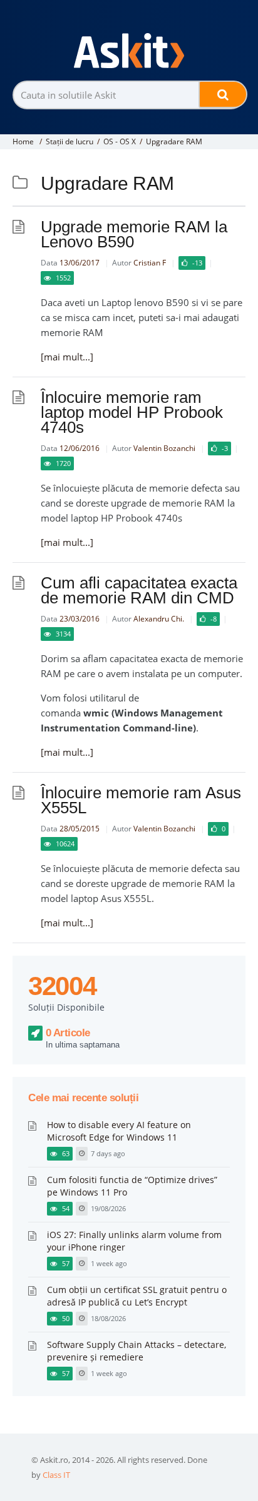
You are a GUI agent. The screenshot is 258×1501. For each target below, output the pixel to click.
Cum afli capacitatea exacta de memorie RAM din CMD (139, 590)
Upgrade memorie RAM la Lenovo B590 (134, 234)
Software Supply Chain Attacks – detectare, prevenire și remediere (136, 1351)
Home (23, 141)
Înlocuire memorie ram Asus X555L (141, 800)
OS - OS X (119, 141)
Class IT (56, 1474)
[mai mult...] (67, 356)
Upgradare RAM (174, 141)
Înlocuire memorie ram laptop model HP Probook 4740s (132, 412)
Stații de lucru (69, 141)
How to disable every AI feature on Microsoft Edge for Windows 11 (119, 1131)
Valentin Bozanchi (164, 448)
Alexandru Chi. (158, 618)
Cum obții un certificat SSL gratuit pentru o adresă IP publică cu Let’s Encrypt (137, 1296)
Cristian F (149, 262)
